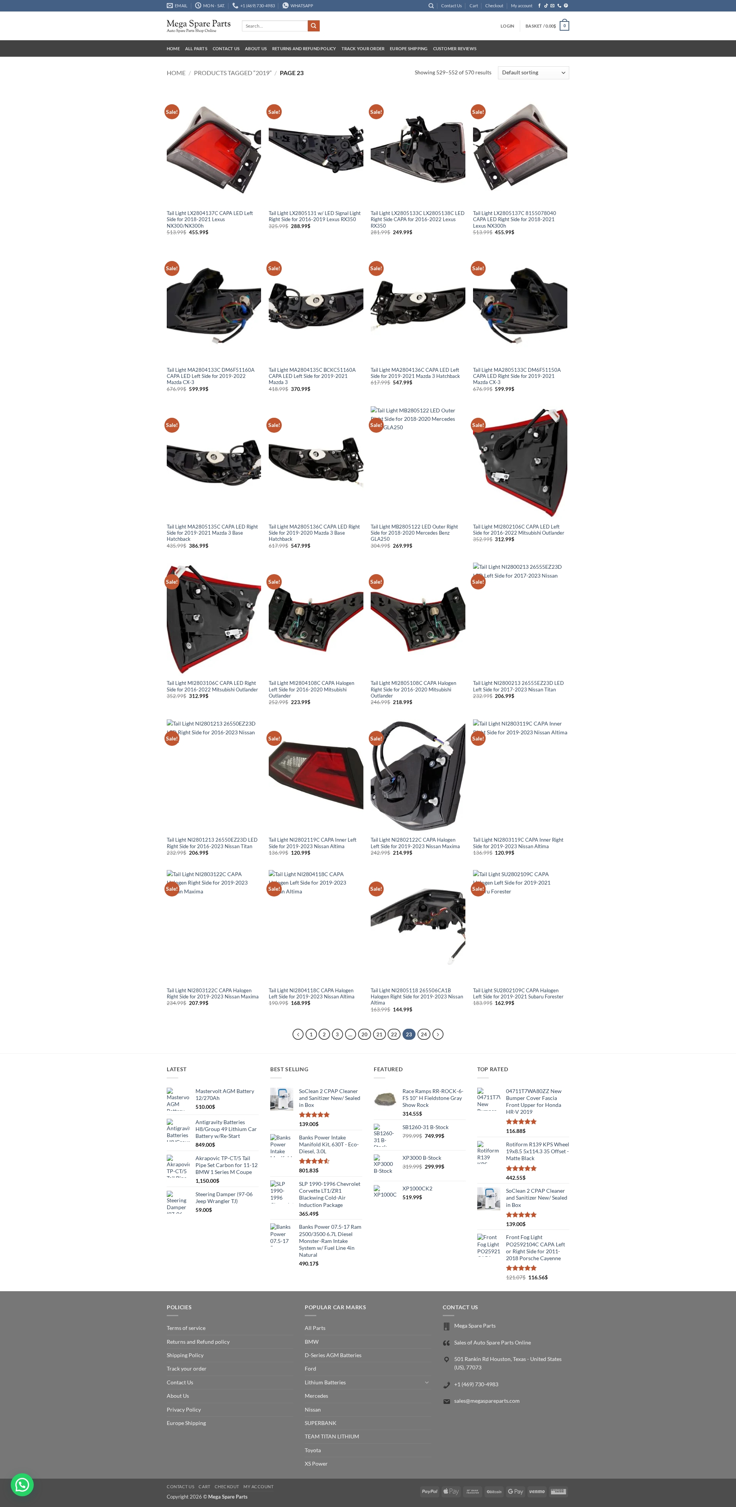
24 (424, 1034)
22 (394, 1034)
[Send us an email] (552, 5)
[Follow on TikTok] (546, 5)
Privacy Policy (184, 1409)
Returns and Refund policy (304, 48)
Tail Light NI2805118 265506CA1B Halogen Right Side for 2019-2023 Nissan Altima (417, 997)
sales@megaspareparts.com (487, 1400)
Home (173, 48)
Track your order (363, 48)
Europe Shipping (408, 48)
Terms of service (186, 1328)
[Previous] (298, 1034)
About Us (256, 48)
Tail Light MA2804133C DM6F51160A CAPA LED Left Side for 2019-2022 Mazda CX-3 (211, 376)
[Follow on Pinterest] (566, 5)
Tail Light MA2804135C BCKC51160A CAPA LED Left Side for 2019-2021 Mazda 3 (312, 376)
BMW (312, 1341)
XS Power (316, 1463)
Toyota (313, 1450)
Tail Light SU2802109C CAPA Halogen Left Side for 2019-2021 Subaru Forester (518, 994)
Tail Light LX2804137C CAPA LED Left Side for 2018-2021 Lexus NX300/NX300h (210, 219)
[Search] (431, 6)
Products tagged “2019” (233, 72)
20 (364, 1034)
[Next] (438, 1034)
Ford (310, 1368)
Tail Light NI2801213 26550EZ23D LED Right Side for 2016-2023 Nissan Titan (212, 843)
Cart (474, 5)
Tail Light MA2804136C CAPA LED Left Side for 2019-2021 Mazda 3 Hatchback (415, 373)
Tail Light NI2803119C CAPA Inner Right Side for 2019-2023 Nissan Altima (518, 843)
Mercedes (316, 1395)
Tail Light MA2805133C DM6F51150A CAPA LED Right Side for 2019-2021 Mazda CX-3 (517, 376)
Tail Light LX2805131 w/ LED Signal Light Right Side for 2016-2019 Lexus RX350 (315, 216)
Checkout (494, 5)
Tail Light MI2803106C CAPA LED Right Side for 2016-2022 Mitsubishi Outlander (212, 686)
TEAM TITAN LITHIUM (332, 1436)
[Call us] (559, 5)
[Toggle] (426, 1382)
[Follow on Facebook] (539, 5)
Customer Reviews (455, 48)
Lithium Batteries (325, 1382)
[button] (507, 26)
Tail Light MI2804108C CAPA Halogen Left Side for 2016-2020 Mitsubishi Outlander (311, 689)
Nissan (313, 1409)
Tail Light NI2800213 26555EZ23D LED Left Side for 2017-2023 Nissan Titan (518, 686)
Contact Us (451, 5)
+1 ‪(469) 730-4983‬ (476, 1384)
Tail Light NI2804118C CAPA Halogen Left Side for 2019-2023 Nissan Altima (312, 994)
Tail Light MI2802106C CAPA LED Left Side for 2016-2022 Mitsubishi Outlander (518, 530)
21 (379, 1034)
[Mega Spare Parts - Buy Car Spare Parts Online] (198, 26)
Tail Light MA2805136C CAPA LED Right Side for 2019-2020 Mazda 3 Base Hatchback (314, 533)
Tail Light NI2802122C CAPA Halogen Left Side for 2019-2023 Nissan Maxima (415, 843)
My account (521, 5)
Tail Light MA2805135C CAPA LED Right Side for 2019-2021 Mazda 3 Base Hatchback (212, 533)
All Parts (196, 48)
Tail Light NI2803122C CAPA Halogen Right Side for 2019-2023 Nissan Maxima (213, 994)
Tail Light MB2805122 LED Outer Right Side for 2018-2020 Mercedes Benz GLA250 (414, 533)
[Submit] (313, 26)
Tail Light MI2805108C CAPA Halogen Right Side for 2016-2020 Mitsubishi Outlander (413, 689)
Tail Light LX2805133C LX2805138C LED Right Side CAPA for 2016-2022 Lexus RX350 (418, 219)
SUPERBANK (321, 1423)
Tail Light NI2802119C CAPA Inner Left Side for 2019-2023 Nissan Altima (312, 843)
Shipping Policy (185, 1355)
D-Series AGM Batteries (333, 1355)
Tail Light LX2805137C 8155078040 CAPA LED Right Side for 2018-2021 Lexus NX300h (514, 219)
